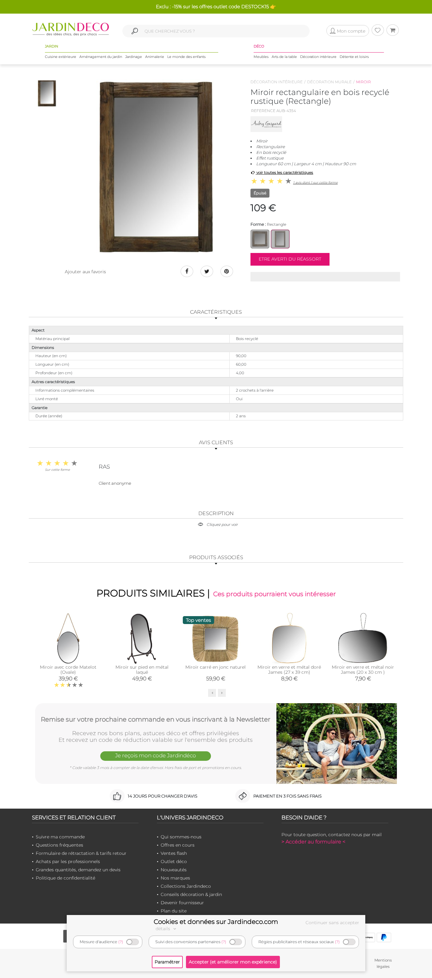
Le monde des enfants (186, 56)
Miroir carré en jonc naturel (215, 667)
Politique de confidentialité (65, 878)
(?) (120, 941)
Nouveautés (174, 870)
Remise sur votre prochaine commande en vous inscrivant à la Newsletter (155, 719)
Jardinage (133, 56)
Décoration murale (329, 81)
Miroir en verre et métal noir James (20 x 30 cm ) (363, 669)
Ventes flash (174, 853)
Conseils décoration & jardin (191, 894)
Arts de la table (284, 56)
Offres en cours (177, 845)
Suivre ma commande (60, 837)
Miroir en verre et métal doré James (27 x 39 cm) (289, 669)
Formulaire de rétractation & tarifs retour (81, 853)
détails (163, 928)
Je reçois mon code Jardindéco (155, 755)
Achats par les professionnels (68, 861)
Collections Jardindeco (186, 886)
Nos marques (175, 878)
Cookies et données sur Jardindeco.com (216, 921)
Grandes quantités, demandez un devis (78, 870)
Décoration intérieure (318, 56)
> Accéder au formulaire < (313, 842)
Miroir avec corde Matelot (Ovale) (68, 669)
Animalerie (154, 56)
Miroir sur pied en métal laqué (142, 669)
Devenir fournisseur (182, 902)
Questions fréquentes (59, 845)
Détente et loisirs (354, 56)
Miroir (363, 81)
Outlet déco (174, 861)
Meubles (261, 56)
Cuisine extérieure (60, 56)
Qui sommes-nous (181, 837)
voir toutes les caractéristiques (284, 172)
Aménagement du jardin (100, 56)
